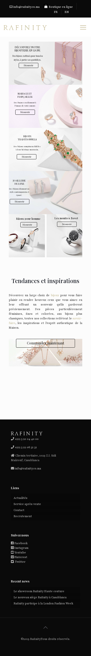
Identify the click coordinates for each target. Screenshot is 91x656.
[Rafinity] (25, 27)
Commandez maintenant (45, 343)
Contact (19, 510)
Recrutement (23, 516)
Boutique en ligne (60, 7)
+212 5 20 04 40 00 (26, 439)
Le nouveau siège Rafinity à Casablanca (40, 597)
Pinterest (20, 557)
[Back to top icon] (46, 628)
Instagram (21, 548)
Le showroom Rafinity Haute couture (39, 591)
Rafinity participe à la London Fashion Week (44, 603)
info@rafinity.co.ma (26, 7)
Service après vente (27, 504)
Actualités (20, 498)
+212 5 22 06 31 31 (26, 447)
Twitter (20, 562)
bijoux (54, 295)
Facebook (21, 543)
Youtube (20, 552)
